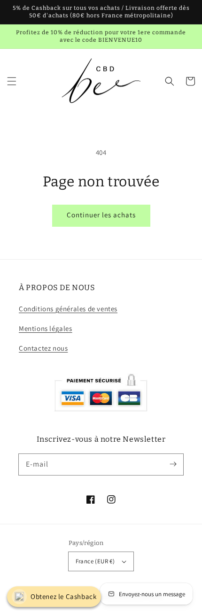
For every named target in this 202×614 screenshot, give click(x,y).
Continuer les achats (101, 214)
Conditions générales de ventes (68, 308)
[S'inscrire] (173, 464)
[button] (11, 81)
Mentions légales (45, 328)
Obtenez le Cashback (63, 596)
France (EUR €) (95, 561)
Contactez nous (43, 348)
